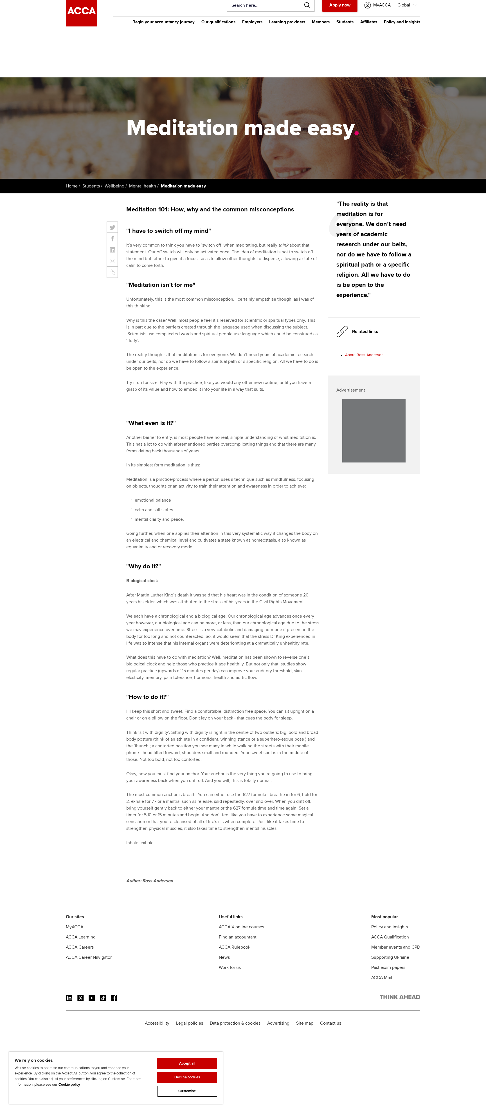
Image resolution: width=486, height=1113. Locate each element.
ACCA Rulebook (234, 947)
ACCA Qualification (390, 937)
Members (321, 21)
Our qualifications (218, 21)
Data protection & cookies (235, 1023)
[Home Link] (400, 998)
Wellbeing (114, 186)
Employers (252, 21)
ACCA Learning (81, 937)
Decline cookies (187, 1077)
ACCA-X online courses (241, 927)
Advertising (278, 1023)
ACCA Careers (80, 947)
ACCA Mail (381, 977)
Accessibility (157, 1023)
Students (345, 21)
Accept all (187, 1063)
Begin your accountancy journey (163, 21)
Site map (304, 1023)
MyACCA (74, 927)
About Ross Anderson (364, 354)
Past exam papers (388, 967)
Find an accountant (237, 937)
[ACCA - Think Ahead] (81, 25)
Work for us (230, 967)
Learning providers (287, 21)
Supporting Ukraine (390, 957)
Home (72, 186)
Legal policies (189, 1023)
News (224, 957)
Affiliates (368, 21)
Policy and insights (402, 21)
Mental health (142, 186)
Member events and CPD (395, 947)
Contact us (330, 1023)
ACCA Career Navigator (89, 957)
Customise (187, 1091)
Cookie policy (69, 1084)
